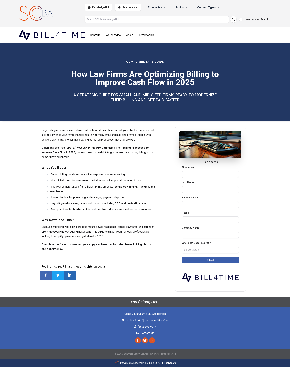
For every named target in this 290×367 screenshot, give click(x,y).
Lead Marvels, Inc (142, 363)
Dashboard (170, 363)
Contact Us (147, 333)
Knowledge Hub (100, 7)
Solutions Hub (130, 7)
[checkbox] (240, 19)
